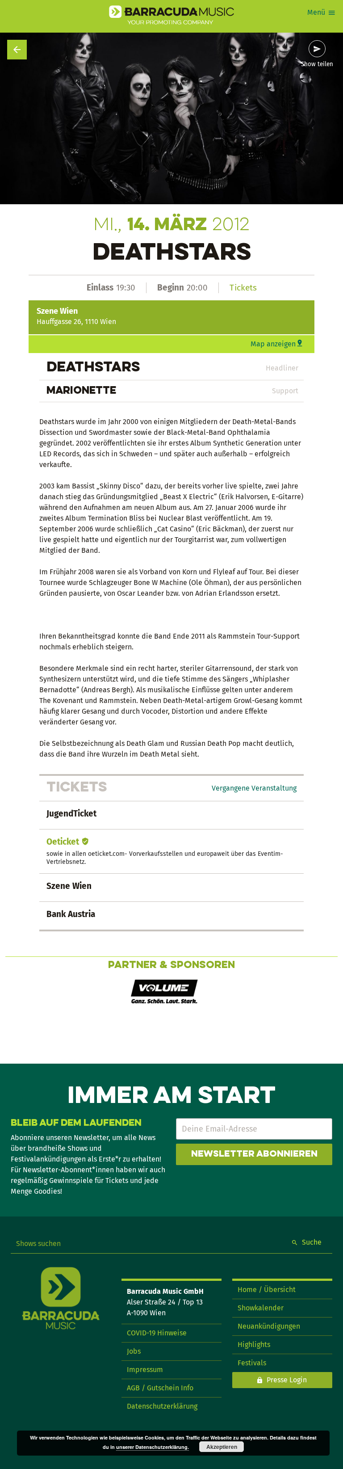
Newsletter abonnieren (254, 1154)
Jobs (134, 1351)
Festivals (252, 1363)
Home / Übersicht (267, 1289)
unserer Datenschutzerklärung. (152, 1447)
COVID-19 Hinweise (157, 1333)
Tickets (243, 287)
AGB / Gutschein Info (160, 1388)
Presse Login (287, 1380)
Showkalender (261, 1308)
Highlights (254, 1344)
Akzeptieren (221, 1447)
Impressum (145, 1369)
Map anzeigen (273, 344)
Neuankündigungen (269, 1326)
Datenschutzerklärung (162, 1406)
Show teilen (317, 64)
